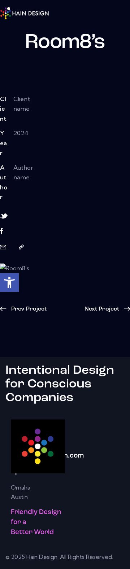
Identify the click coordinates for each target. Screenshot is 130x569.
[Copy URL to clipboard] (21, 247)
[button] (9, 282)
